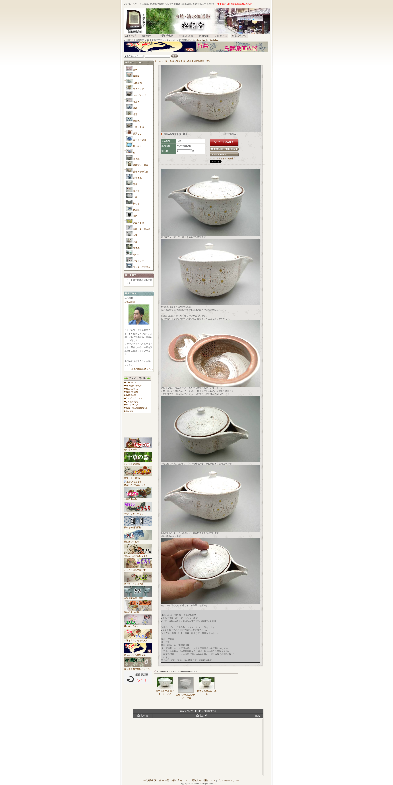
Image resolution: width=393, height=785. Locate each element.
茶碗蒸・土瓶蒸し (141, 165)
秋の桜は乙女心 (131, 626)
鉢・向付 (137, 146)
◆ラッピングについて (134, 398)
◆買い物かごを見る (133, 385)
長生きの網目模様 (132, 527)
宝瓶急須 (180, 61)
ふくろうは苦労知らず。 (136, 570)
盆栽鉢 (136, 210)
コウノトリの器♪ (132, 478)
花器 (135, 114)
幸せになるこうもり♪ (134, 513)
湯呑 (135, 70)
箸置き (136, 102)
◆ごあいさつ (130, 382)
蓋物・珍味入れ (140, 172)
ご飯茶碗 (137, 82)
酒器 (135, 108)
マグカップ (138, 89)
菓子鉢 (136, 159)
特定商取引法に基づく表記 (156, 780)
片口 (135, 216)
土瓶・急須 (138, 127)
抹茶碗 (136, 76)
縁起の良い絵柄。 (132, 612)
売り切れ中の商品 (141, 267)
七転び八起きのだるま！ (136, 556)
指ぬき (136, 203)
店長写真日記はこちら (142, 369)
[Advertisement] (179, 53)
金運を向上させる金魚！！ (137, 640)
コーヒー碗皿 (139, 140)
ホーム (157, 61)
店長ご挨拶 (130, 302)
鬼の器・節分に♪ (132, 449)
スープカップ (139, 95)
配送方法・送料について (204, 780)
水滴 (135, 235)
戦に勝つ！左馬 (131, 542)
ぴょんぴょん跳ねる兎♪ (135, 655)
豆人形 (136, 191)
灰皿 (135, 242)
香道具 (136, 248)
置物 (135, 184)
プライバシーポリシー (228, 780)
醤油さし (137, 133)
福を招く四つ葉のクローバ (137, 669)
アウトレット (139, 261)
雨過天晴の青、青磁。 (135, 598)
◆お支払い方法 (131, 389)
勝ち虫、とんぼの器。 (135, 584)
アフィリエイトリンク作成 (222, 158)
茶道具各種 (138, 223)
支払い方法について (180, 780)
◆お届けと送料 (131, 392)
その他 (136, 254)
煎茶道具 (137, 178)
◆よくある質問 (131, 401)
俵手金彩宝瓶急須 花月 (199, 61)
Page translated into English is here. (204, 40)
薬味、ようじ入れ (141, 229)
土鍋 (135, 197)
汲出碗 (136, 121)
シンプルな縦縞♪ (132, 464)
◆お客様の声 (130, 395)
